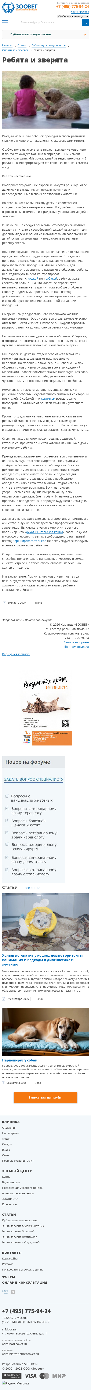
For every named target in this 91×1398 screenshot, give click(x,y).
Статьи (9, 1214)
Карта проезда (80, 11)
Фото (5, 1155)
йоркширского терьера (29, 541)
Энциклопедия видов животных (23, 1226)
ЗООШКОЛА (10, 1199)
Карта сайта (10, 1258)
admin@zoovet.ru (14, 1344)
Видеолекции (11, 1182)
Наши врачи (10, 1133)
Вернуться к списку (16, 654)
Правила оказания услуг (18, 1160)
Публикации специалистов (30, 34)
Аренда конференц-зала (18, 1193)
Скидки (7, 1144)
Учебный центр (17, 1171)
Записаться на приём (45, 1097)
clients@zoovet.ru (76, 647)
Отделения (9, 1127)
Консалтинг (9, 1204)
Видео (6, 1149)
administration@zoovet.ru (20, 1354)
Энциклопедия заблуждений (21, 1242)
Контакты (12, 1253)
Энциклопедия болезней (18, 1231)
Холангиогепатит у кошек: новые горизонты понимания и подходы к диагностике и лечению (42, 960)
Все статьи (32, 888)
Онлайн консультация (24, 1282)
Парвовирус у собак (19, 1060)
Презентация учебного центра (22, 1188)
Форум (8, 1277)
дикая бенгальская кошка (44, 532)
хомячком (48, 398)
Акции (6, 1138)
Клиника (11, 1122)
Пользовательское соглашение (22, 1269)
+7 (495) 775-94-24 (72, 6)
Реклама (7, 1264)
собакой (51, 278)
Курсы (6, 1177)
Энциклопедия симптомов (19, 1237)
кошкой (33, 278)
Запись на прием (76, 642)
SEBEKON (31, 1364)
